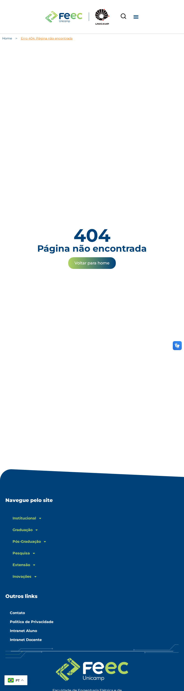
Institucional (24, 518)
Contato (17, 613)
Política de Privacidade (31, 622)
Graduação (23, 530)
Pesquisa (21, 553)
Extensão (21, 565)
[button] (136, 17)
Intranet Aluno (23, 631)
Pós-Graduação (27, 541)
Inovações (22, 576)
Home (7, 38)
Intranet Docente (26, 640)
